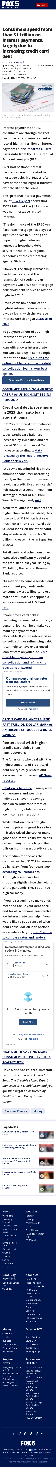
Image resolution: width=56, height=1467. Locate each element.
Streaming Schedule (7, 1220)
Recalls (5, 1337)
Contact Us (31, 1307)
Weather (31, 1211)
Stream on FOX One (33, 1361)
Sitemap (6, 1267)
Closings (30, 1219)
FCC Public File (33, 1314)
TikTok (25, 1433)
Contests (30, 1310)
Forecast (30, 1215)
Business (6, 1340)
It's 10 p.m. (31, 1321)
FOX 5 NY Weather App (35, 1235)
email (42, 1433)
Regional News (8, 1361)
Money (37, 1111)
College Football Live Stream (33, 1372)
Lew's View (31, 1340)
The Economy (9, 1344)
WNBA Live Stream (31, 1413)
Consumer (7, 1333)
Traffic (29, 1226)
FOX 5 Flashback (34, 1344)
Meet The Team (33, 1282)
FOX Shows (31, 1290)
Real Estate (7, 1351)
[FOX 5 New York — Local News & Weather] (11, 4)
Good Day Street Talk (10, 1284)
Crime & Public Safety (9, 1244)
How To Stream (33, 1279)
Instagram (19, 1433)
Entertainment (9, 1249)
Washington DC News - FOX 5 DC (10, 1384)
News (6, 1211)
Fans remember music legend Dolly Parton (19, 1173)
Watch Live (42, 5)
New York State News (9, 1230)
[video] (46, 1135)
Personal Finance (45, 65)
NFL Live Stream (34, 1367)
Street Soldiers (33, 1337)
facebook (13, 1433)
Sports (5, 1259)
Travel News (32, 1230)
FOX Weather (32, 1240)
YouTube (31, 1433)
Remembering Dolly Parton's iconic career (19, 1132)
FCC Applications (34, 1317)
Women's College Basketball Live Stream (34, 1405)
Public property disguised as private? (15, 1186)
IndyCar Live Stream (31, 1388)
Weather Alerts (33, 1222)
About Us (32, 1275)
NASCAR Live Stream (32, 1382)
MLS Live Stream (34, 1417)
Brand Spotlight (33, 1351)
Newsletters (8, 1263)
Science (6, 1256)
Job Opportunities (34, 1299)
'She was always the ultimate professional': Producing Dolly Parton (16, 1160)
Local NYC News (10, 1225)
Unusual (6, 1252)
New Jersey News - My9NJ (11, 1368)
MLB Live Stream (34, 1377)
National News (9, 1235)
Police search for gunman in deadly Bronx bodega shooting (19, 1146)
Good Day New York (9, 1276)
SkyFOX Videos (33, 1348)
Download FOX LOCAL (33, 1295)
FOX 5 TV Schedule (35, 1286)
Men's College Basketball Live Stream (33, 1396)
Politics (5, 1239)
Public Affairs (32, 1303)
